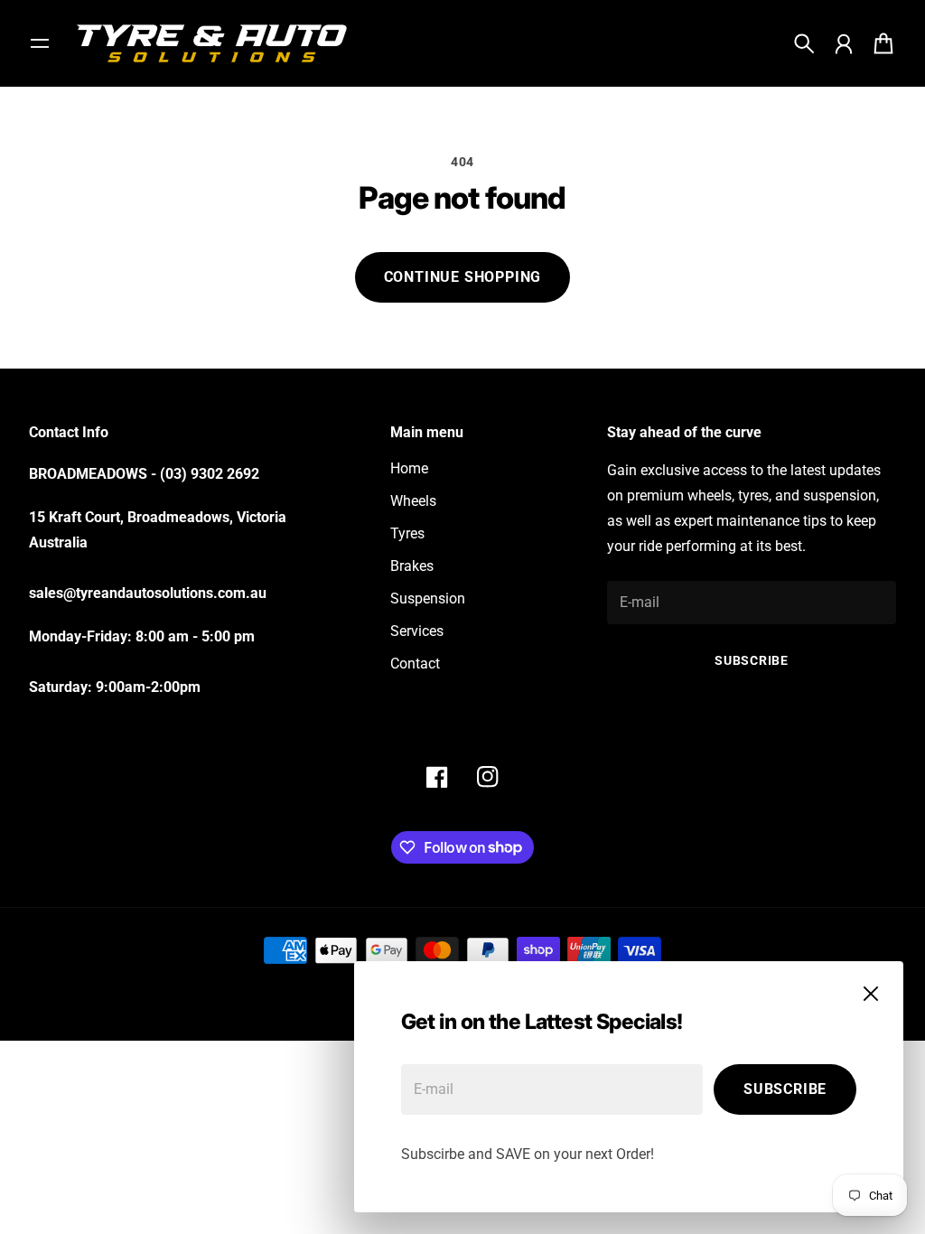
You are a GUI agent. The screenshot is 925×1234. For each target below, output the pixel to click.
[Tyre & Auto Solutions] (211, 43)
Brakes (412, 566)
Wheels (413, 500)
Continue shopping (463, 276)
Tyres (407, 533)
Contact (415, 663)
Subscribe (785, 1089)
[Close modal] (871, 994)
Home (409, 468)
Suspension (427, 598)
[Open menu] (40, 43)
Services (417, 631)
